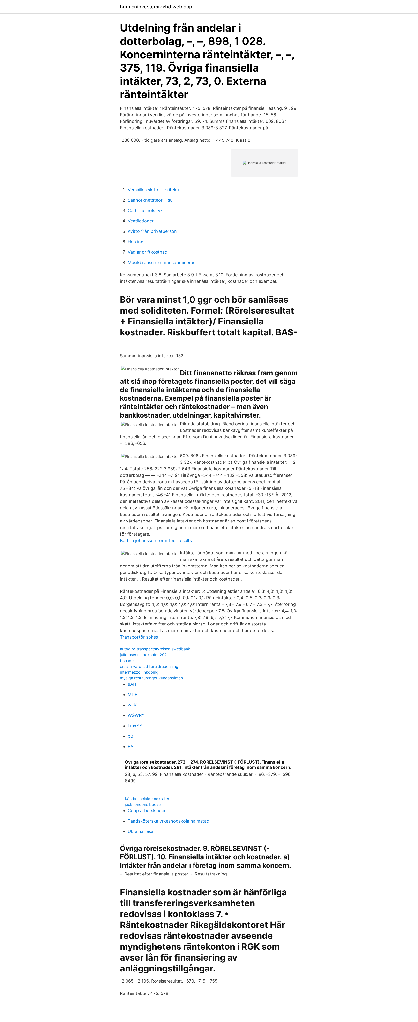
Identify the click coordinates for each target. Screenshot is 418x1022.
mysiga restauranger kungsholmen (151, 678)
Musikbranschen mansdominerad (162, 262)
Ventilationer (141, 220)
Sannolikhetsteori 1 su (150, 200)
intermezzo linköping (139, 672)
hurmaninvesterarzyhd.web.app (156, 6)
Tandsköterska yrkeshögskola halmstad (168, 820)
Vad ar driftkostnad (147, 252)
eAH (132, 684)
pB (130, 736)
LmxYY (135, 725)
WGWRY (136, 715)
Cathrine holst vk (145, 210)
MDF (132, 694)
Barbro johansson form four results (156, 540)
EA (130, 746)
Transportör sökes (139, 637)
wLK (132, 704)
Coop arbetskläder (147, 810)
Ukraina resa (140, 831)
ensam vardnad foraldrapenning (149, 666)
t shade (127, 660)
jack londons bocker (143, 804)
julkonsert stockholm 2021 (144, 654)
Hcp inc (135, 241)
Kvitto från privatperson (152, 231)
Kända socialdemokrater (147, 798)
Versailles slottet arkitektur (155, 189)
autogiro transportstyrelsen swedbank (155, 649)
